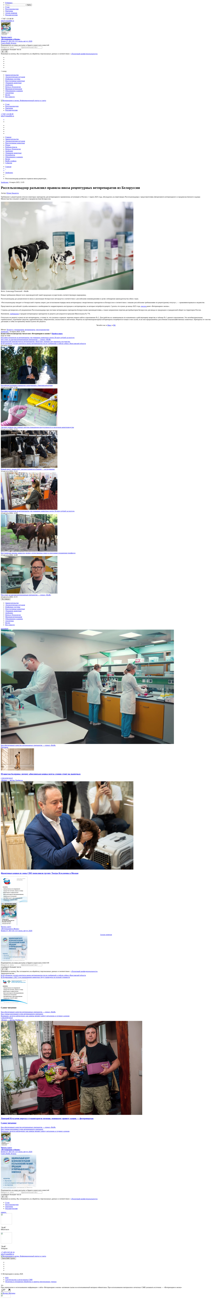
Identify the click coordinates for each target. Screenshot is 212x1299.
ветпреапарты (30, 330)
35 (2, 51)
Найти (29, 5)
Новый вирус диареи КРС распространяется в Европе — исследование (28, 469)
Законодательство (12, 75)
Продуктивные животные (15, 81)
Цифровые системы (12, 79)
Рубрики (9, 3)
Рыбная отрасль (11, 147)
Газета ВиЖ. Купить (8, 43)
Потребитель (10, 155)
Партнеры (9, 11)
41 (6, 1197)
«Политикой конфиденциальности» (84, 54)
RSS (7, 1278)
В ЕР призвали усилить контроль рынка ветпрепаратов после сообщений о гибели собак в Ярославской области (43, 343)
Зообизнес (9, 85)
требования (14, 314)
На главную (6, 599)
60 (6, 51)
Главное (8, 137)
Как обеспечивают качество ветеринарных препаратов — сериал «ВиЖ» (28, 745)
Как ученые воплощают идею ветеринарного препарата (22, 1014)
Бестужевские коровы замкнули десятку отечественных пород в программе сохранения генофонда (38, 553)
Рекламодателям (11, 15)
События (8, 163)
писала (144, 306)
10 (6, 969)
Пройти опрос (57, 334)
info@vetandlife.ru (7, 21)
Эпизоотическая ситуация (15, 77)
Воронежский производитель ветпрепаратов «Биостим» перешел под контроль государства (35, 341)
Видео (7, 95)
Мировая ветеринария (13, 89)
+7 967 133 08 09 (7, 114)
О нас (7, 7)
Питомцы (4, 747)
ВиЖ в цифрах (10, 161)
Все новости (10, 97)
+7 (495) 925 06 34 (7, 1252)
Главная (8, 167)
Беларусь (10, 330)
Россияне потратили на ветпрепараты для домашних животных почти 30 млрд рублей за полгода (37, 338)
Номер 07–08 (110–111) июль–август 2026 (16, 41)
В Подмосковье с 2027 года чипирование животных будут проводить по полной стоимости (35, 977)
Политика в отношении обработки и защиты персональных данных (31, 1282)
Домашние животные (13, 83)
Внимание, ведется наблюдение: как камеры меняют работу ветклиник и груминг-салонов (35, 1016)
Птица (7, 145)
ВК (114, 325)
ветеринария (19, 330)
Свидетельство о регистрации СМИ (18, 1280)
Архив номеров (11, 13)
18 (2, 1197)
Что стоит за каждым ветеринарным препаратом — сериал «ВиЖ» (26, 339)
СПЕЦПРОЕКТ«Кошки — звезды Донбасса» (12, 779)
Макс (109, 325)
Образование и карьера (14, 91)
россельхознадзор (42, 330)
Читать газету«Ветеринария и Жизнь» (10, 38)
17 (2, 969)
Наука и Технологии (13, 87)
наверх (4, 1212)
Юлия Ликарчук (13, 193)
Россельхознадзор (12, 9)
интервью (4, 628)
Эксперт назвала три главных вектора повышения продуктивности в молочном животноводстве (37, 427)
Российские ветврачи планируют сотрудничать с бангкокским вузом (27, 385)
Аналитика (9, 93)
